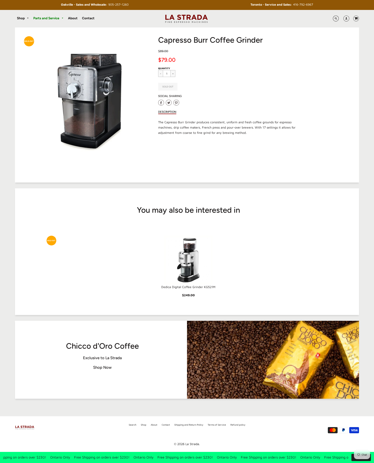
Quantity (164, 68)
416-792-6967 (282, 4)
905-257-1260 (95, 4)
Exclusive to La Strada (102, 357)
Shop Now (102, 367)
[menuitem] (23, 18)
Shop (21, 18)
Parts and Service (46, 18)
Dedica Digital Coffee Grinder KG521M (188, 287)
